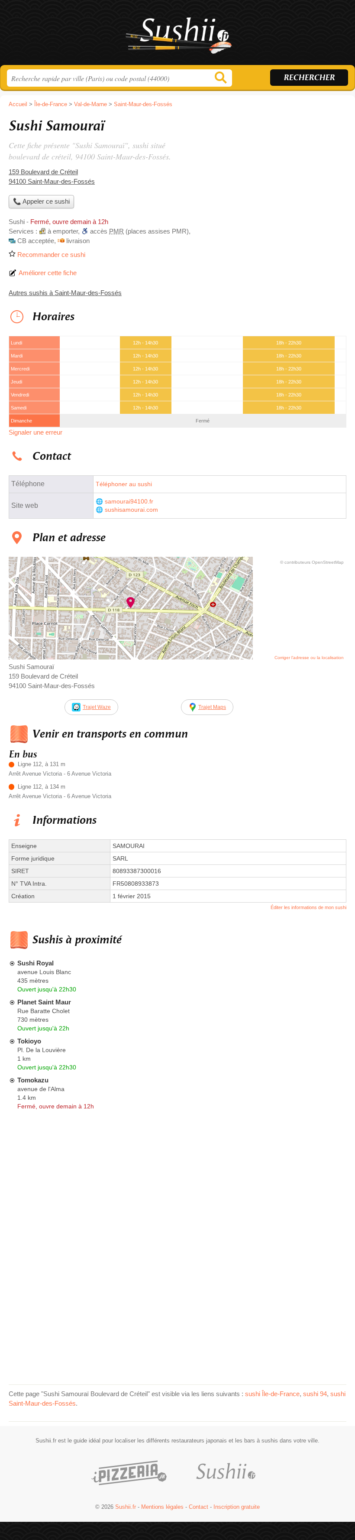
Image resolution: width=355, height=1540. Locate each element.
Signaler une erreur (35, 432)
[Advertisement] (273, 176)
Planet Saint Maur (44, 1002)
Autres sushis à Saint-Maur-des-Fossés (65, 292)
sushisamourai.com (131, 510)
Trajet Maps (212, 707)
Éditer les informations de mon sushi (308, 907)
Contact (198, 1507)
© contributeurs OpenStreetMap (312, 562)
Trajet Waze (97, 707)
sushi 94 (315, 1393)
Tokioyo (29, 1041)
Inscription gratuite (236, 1507)
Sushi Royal (35, 963)
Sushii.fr (177, 35)
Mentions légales (162, 1507)
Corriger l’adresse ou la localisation (309, 657)
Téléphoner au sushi (124, 484)
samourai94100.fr (129, 501)
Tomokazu (32, 1080)
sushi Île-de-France (272, 1393)
